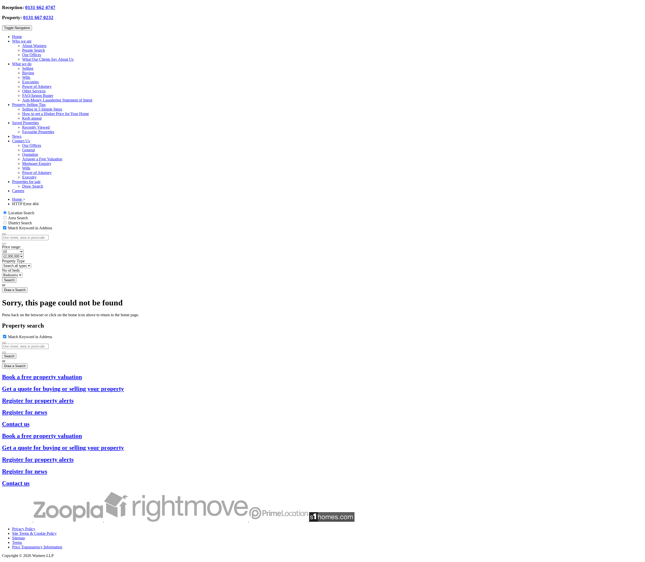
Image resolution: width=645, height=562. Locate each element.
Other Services (34, 91)
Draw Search (32, 186)
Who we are (21, 41)
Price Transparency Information (37, 547)
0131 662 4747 (40, 7)
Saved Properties (25, 123)
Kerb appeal (32, 118)
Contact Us (21, 141)
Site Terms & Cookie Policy (34, 533)
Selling (27, 68)
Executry (29, 177)
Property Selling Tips (29, 104)
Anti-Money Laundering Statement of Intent (57, 100)
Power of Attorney (37, 86)
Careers (18, 191)
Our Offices (31, 55)
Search (9, 280)
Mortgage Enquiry (36, 163)
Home (17, 36)
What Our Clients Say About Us (48, 59)
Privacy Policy (23, 529)
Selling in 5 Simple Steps (42, 109)
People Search (33, 50)
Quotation (30, 154)
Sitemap (18, 538)
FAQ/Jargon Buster (37, 95)
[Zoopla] (69, 520)
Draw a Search (14, 290)
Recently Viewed (36, 127)
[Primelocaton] (279, 520)
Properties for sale (26, 182)
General (28, 150)
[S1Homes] (331, 520)
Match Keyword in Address (29, 228)
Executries (30, 82)
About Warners (34, 46)
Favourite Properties (38, 132)
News (16, 136)
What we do (21, 64)
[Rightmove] (176, 520)
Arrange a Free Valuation (42, 159)
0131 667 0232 (38, 17)
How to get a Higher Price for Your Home (55, 114)
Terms (17, 542)
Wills (26, 77)
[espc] (18, 520)
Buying (28, 73)
